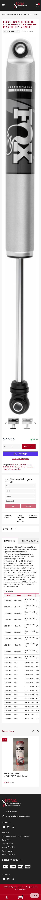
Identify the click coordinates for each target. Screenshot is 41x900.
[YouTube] (13, 826)
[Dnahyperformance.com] (20, 5)
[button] (20, 897)
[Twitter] (11, 529)
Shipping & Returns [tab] (29, 541)
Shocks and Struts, (18, 467)
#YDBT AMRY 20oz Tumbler (16, 776)
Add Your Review (27, 32)
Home (4, 15)
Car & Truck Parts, (16, 465)
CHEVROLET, (27, 465)
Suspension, (30, 467)
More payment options (20, 459)
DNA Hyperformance (12, 773)
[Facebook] (16, 529)
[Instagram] (8, 826)
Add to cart (28, 446)
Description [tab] (9, 541)
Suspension (16, 469)
